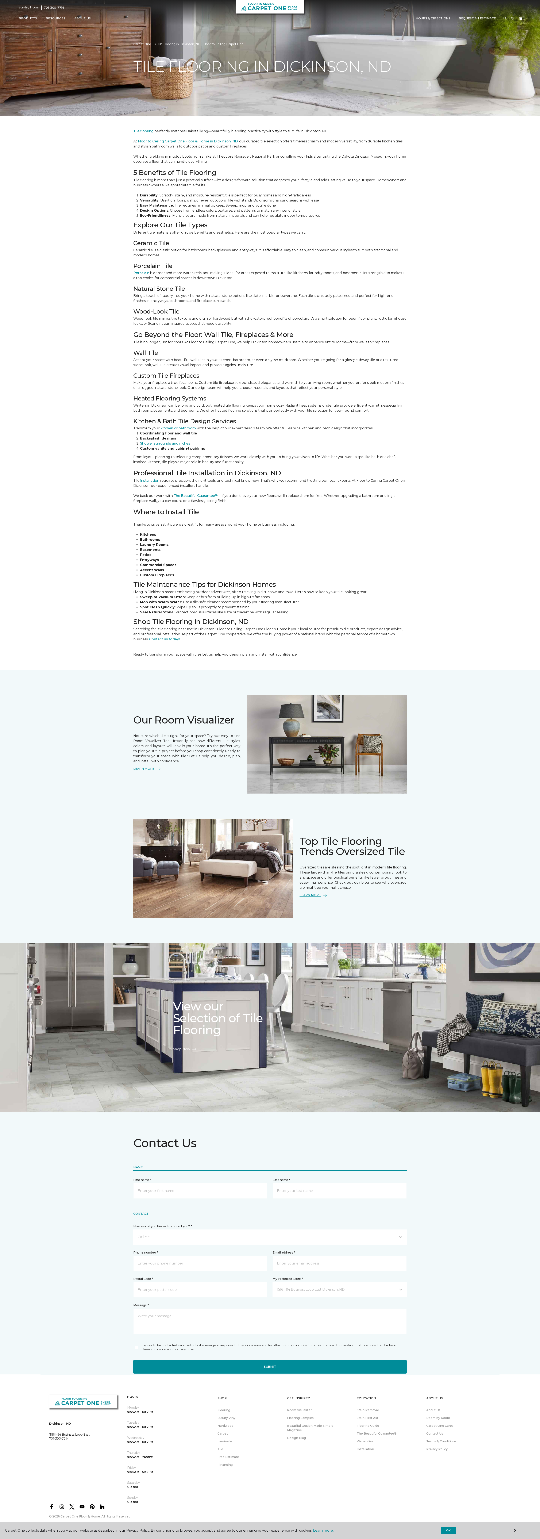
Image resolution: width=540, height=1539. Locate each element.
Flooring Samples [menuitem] (300, 1418)
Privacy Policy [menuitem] (437, 1449)
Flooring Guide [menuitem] (368, 1426)
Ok (448, 1530)
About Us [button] (82, 18)
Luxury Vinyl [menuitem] (226, 1418)
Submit (270, 1367)
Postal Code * (143, 1278)
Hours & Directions (433, 18)
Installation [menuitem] (365, 1449)
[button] (505, 18)
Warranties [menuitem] (365, 1441)
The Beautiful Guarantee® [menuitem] (377, 1433)
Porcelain (141, 273)
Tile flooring (143, 131)
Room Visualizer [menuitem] (299, 1410)
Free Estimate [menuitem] (228, 1457)
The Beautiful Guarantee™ (196, 496)
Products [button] (28, 18)
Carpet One (142, 44)
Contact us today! (164, 639)
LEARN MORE (143, 769)
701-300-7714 (54, 7)
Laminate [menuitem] (224, 1441)
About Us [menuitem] (433, 1410)
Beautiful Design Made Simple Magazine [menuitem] (310, 1428)
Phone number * (145, 1252)
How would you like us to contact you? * (162, 1226)
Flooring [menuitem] (223, 1410)
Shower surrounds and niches (165, 443)
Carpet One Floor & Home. (81, 1516)
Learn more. (323, 1530)
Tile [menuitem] (220, 1449)
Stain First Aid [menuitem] (367, 1418)
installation (149, 481)
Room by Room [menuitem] (438, 1418)
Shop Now (181, 1049)
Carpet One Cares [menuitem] (440, 1426)
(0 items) (520, 18)
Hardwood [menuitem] (225, 1426)
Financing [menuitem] (225, 1465)
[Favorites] (513, 18)
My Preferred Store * (288, 1278)
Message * (140, 1305)
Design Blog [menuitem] (296, 1438)
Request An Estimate (477, 18)
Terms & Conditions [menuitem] (441, 1441)
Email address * (284, 1252)
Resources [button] (55, 18)
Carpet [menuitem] (222, 1433)
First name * (142, 1179)
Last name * (281, 1179)
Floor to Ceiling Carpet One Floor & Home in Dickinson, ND (188, 141)
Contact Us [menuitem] (434, 1433)
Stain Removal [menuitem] (368, 1410)
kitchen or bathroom (178, 428)
